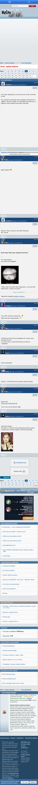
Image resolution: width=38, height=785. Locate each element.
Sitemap (13, 738)
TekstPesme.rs (24, 747)
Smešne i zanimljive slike (10, 612)
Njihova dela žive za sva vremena (12, 659)
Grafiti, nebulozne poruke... (10, 575)
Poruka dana (6, 617)
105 (8, 71)
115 (8, 73)
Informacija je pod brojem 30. (9, 403)
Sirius (7, 371)
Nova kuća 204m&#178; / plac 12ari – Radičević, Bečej (18, 579)
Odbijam (33, 782)
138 (23, 77)
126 (12, 75)
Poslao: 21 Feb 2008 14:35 (16, 243)
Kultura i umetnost (10, 62)
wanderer (8, 84)
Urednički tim (20, 738)
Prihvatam (25, 782)
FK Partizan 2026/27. (9, 570)
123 (2, 75)
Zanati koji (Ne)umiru (9, 646)
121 (30, 73)
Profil (4, 149)
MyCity (2, 62)
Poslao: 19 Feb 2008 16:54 (16, 160)
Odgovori (6, 477)
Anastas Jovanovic (19, 296)
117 (15, 73)
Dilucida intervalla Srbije (10, 650)
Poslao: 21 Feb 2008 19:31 (17, 371)
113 (1, 73)
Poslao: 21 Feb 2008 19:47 (16, 391)
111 (29, 71)
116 (12, 73)
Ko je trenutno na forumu (9, 692)
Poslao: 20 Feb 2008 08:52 (20, 221)
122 (33, 73)
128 (20, 75)
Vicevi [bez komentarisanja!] (11, 584)
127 (16, 75)
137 (20, 77)
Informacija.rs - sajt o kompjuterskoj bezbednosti (16, 527)
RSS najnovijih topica (9, 674)
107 (15, 71)
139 (27, 77)
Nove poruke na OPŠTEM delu (10, 562)
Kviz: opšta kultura (26, 62)
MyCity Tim (11, 778)
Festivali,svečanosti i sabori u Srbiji (13, 655)
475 (30, 485)
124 (5, 75)
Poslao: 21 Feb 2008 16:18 (19, 306)
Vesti (29, 742)
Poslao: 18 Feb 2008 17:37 (20, 84)
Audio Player (6, 556)
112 (33, 71)
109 (23, 71)
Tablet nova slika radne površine (12, 536)
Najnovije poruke (4, 738)
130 (27, 75)
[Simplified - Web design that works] (27, 761)
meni (9, 2)
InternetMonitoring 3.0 (9, 545)
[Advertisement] (19, 41)
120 (26, 73)
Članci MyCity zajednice (31, 738)
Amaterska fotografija (9, 566)
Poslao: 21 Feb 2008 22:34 (17, 416)
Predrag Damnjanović (7, 776)
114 (5, 73)
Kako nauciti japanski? (9, 588)
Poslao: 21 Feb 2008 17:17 (16, 328)
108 (19, 71)
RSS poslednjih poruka (9, 678)
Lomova (8, 306)
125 (9, 75)
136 (16, 77)
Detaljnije (29, 698)
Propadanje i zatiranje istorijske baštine (14, 664)
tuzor (7, 353)
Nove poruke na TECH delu (9, 523)
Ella (6, 160)
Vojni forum (23, 743)
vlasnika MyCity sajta (13, 773)
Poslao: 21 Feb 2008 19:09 (17, 353)
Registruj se (4, 152)
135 (12, 77)
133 (5, 77)
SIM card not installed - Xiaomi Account (14, 531)
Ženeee (5, 593)
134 (9, 77)
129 (23, 75)
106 (12, 71)
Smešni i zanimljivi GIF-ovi (10, 621)
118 (19, 73)
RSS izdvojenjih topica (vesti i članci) (13, 683)
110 (26, 71)
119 (22, 73)
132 (2, 77)
